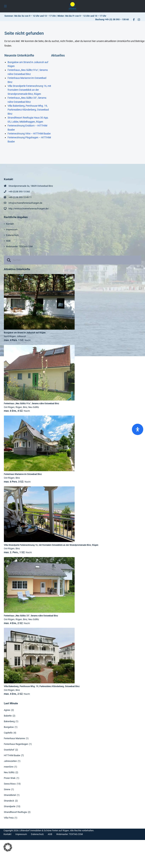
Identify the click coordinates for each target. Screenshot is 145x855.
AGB (8, 240)
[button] (8, 847)
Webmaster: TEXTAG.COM (19, 246)
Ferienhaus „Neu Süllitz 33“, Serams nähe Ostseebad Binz (31, 615)
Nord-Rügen (10, 336)
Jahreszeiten (10, 761)
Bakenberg (9, 721)
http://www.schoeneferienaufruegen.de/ (28, 208)
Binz (25, 407)
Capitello (8, 732)
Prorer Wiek (10, 778)
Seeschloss (10, 783)
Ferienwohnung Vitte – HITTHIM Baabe (29, 133)
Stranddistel (10, 795)
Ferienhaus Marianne (14, 738)
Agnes (7, 710)
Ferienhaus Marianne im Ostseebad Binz (23, 474)
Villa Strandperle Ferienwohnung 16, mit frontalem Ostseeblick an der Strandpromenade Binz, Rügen (29, 89)
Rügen (19, 407)
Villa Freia (9, 817)
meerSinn (8, 766)
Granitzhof (9, 749)
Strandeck (9, 800)
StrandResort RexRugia (15, 812)
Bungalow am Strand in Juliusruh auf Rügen (25, 332)
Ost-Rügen (9, 407)
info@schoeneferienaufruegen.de (25, 203)
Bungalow (9, 727)
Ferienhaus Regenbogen (16, 744)
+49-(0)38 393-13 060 (19, 191)
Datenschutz (12, 235)
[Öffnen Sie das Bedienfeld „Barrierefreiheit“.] (137, 429)
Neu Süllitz (33, 407)
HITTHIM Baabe (12, 755)
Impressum (12, 229)
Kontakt (10, 223)
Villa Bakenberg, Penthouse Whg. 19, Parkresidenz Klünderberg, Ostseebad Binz (28, 109)
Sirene (7, 789)
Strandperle (9, 806)
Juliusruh (21, 336)
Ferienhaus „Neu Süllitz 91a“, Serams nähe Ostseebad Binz (31, 403)
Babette (8, 715)
